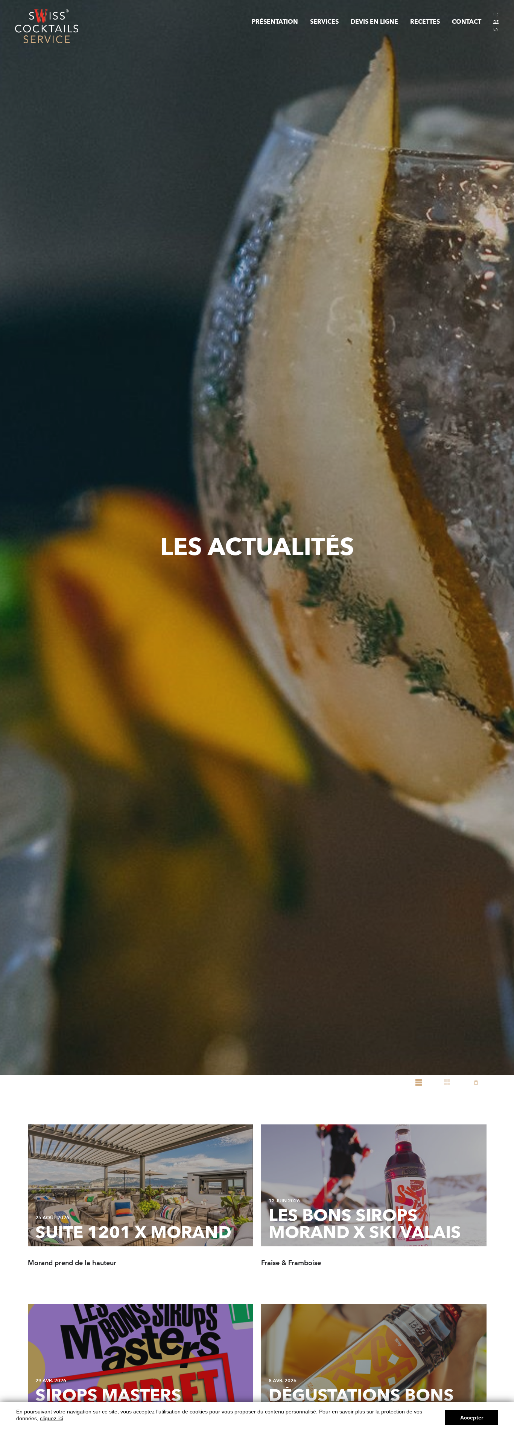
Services (324, 21)
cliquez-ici (51, 1418)
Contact (466, 21)
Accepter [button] (471, 1418)
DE (496, 22)
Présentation (275, 21)
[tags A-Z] (475, 1083)
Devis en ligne (374, 21)
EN (496, 29)
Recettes (425, 21)
